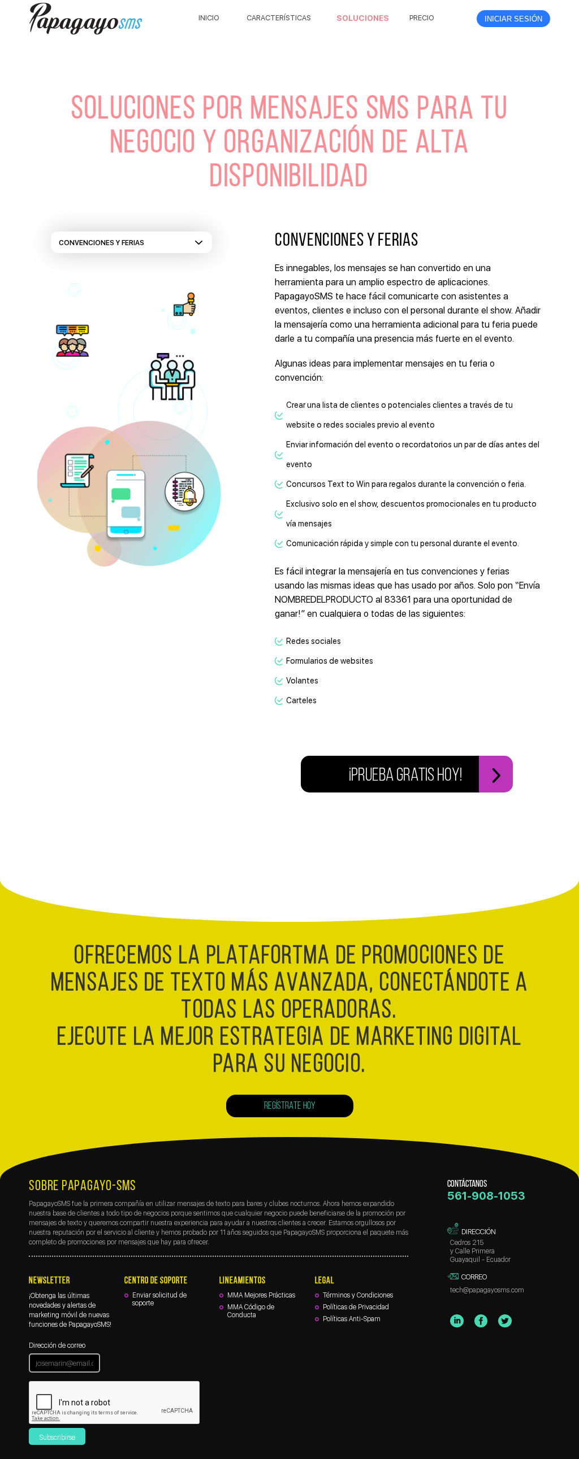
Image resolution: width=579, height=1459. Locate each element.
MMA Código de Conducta (250, 1311)
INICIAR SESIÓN (513, 19)
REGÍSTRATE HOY (290, 1106)
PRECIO (421, 18)
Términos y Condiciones (358, 1295)
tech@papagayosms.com (487, 1290)
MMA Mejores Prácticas (261, 1295)
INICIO (208, 18)
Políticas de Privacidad (356, 1307)
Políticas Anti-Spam (352, 1319)
